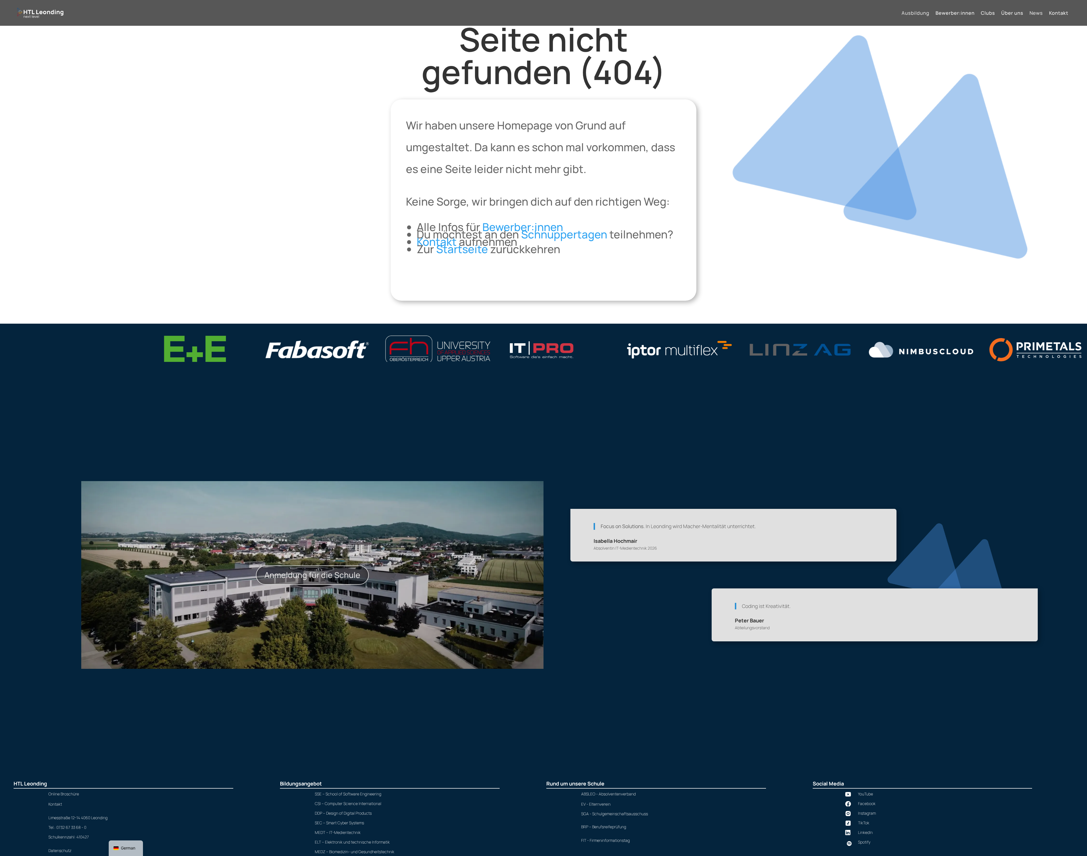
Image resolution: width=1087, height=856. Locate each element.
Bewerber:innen (955, 13)
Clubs (988, 13)
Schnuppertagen (564, 234)
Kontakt (1058, 13)
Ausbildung (915, 13)
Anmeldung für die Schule (312, 574)
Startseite (462, 249)
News (1036, 13)
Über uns (1012, 13)
